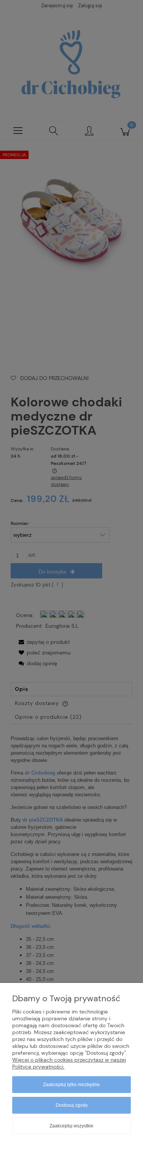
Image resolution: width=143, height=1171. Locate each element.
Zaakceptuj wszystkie (71, 1126)
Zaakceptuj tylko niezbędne (71, 1084)
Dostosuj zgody (72, 1105)
